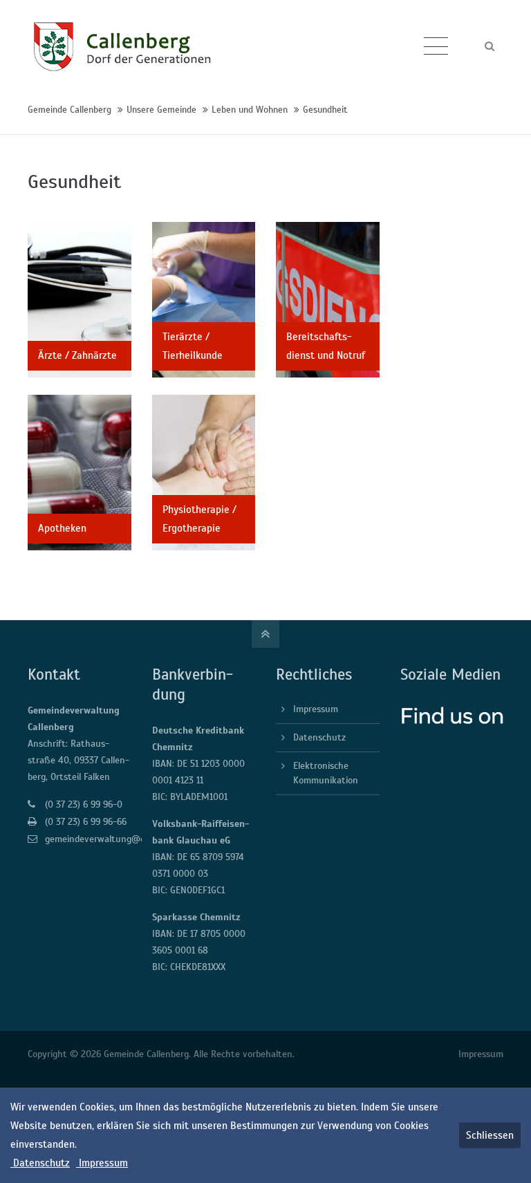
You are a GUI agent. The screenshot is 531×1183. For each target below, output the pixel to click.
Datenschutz (319, 737)
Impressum (315, 709)
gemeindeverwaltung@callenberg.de (119, 839)
